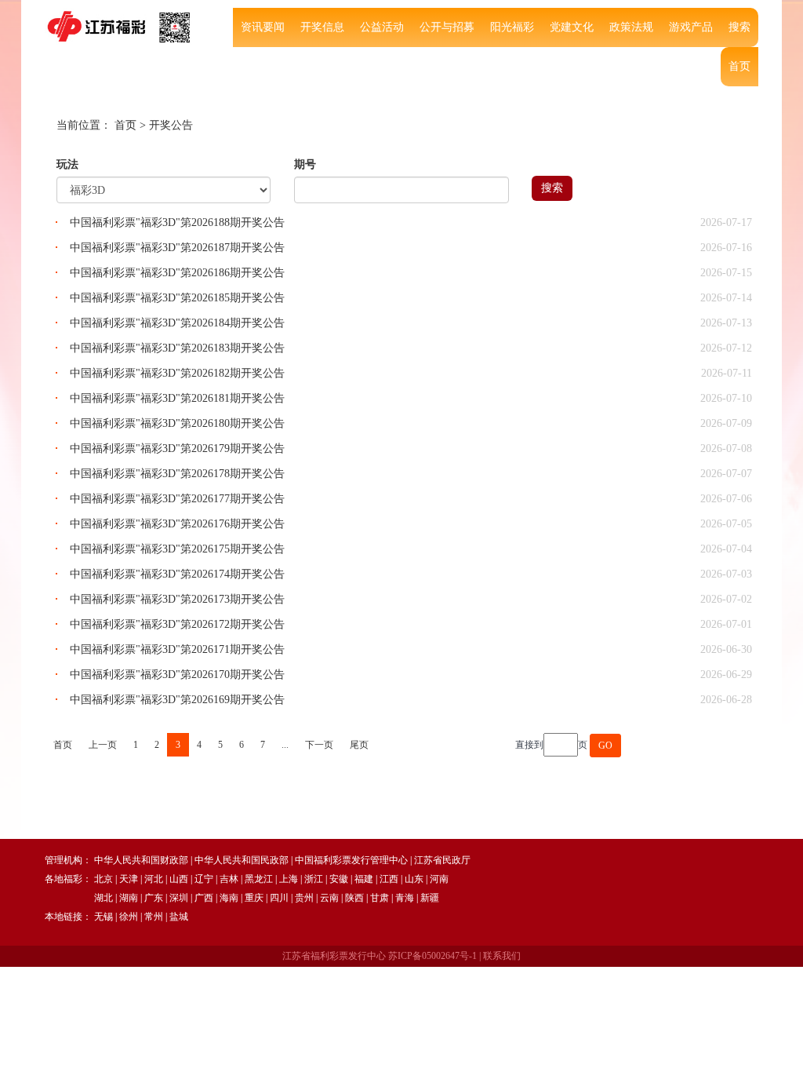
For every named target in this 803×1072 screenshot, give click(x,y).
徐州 (128, 916)
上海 (288, 878)
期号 (305, 164)
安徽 (338, 878)
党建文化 (572, 27)
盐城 (178, 916)
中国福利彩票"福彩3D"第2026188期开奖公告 (177, 222)
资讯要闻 (263, 27)
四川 (279, 897)
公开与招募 (447, 27)
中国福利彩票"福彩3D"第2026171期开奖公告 (177, 649)
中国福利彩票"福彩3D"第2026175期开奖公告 (177, 549)
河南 (439, 878)
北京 (103, 878)
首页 (739, 66)
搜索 (739, 27)
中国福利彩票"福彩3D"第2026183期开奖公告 (177, 348)
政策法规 (631, 27)
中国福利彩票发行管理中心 (351, 860)
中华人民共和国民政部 (241, 860)
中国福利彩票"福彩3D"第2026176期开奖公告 (177, 524)
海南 (229, 897)
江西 (389, 878)
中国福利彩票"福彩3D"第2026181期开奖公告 (177, 398)
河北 (153, 878)
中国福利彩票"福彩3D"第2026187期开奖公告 (177, 247)
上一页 (103, 744)
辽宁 (203, 878)
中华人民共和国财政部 (141, 860)
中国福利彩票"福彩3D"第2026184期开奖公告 (177, 323)
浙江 (313, 878)
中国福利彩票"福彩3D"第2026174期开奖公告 (177, 574)
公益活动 (382, 27)
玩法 (67, 164)
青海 (404, 897)
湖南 (128, 897)
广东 (153, 897)
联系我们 (502, 955)
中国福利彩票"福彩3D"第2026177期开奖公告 (177, 499)
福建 (363, 878)
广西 (203, 897)
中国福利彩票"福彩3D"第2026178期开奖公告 (177, 473)
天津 (128, 878)
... (285, 744)
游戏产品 (691, 27)
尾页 (359, 744)
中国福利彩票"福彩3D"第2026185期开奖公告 (177, 298)
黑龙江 (259, 878)
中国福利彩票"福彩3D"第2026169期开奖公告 (177, 700)
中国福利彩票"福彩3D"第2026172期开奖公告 (177, 624)
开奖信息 (322, 27)
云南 (329, 897)
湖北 (103, 897)
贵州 (304, 897)
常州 (153, 916)
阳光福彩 (512, 27)
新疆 (429, 897)
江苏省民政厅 (442, 860)
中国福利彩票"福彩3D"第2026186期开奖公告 (177, 273)
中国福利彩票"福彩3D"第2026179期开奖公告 (177, 448)
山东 (414, 878)
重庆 (254, 897)
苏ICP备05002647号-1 (432, 955)
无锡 (103, 916)
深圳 (178, 897)
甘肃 (379, 897)
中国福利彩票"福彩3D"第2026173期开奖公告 (177, 599)
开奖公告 (171, 125)
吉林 (229, 878)
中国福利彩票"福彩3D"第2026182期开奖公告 (177, 373)
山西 (178, 878)
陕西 (354, 897)
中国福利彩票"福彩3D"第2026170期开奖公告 (177, 674)
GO (605, 745)
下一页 (319, 744)
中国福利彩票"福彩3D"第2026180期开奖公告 (177, 423)
